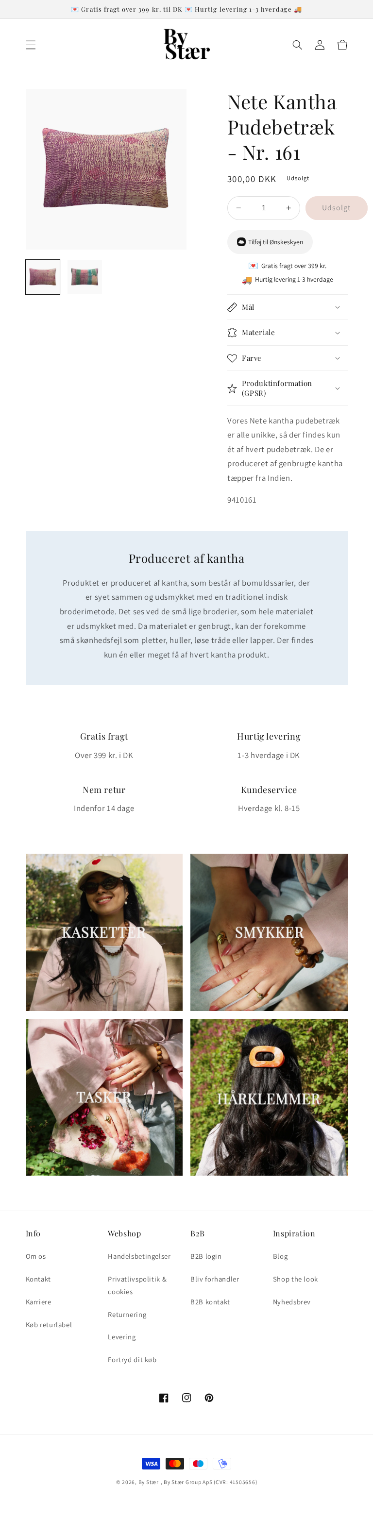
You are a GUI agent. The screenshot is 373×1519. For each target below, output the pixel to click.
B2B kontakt (210, 1301)
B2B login (206, 1256)
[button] (30, 45)
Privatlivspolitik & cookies (137, 1285)
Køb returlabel (49, 1324)
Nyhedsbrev (292, 1301)
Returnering (127, 1314)
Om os (36, 1256)
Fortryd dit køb (132, 1359)
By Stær (148, 1481)
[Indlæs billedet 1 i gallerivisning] (43, 277)
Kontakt (38, 1278)
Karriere (38, 1301)
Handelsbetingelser (139, 1256)
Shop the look (295, 1278)
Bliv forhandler (214, 1278)
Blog (280, 1256)
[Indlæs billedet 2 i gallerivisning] (85, 277)
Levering (122, 1336)
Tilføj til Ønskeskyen (275, 241)
